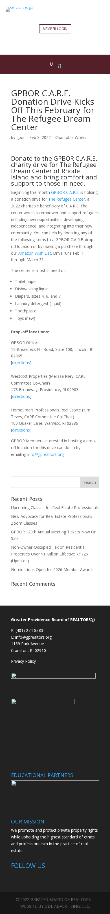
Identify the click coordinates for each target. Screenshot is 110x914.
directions (21, 396)
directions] (21, 362)
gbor (20, 137)
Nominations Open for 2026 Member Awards (52, 569)
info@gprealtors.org (45, 454)
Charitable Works (70, 137)
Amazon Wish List (34, 253)
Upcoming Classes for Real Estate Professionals (55, 507)
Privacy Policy (24, 661)
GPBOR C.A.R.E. (65, 192)
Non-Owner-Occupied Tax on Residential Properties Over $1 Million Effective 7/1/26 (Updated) (49, 553)
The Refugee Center (66, 199)
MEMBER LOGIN (55, 28)
